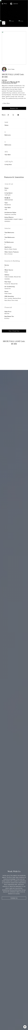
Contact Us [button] (14, 898)
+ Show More (6, 103)
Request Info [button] (14, 108)
